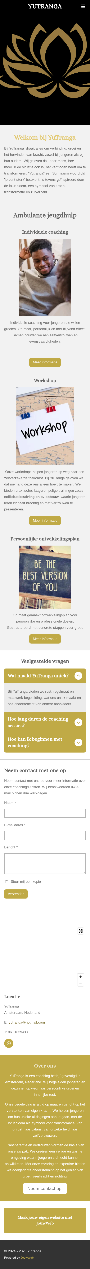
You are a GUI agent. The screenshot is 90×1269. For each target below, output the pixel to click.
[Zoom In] (80, 977)
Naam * (10, 803)
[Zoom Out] (80, 983)
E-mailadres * (15, 825)
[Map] (45, 957)
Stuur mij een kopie (26, 882)
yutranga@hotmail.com (27, 1022)
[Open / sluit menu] (83, 6)
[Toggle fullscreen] (80, 931)
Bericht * (11, 847)
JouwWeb (45, 1223)
